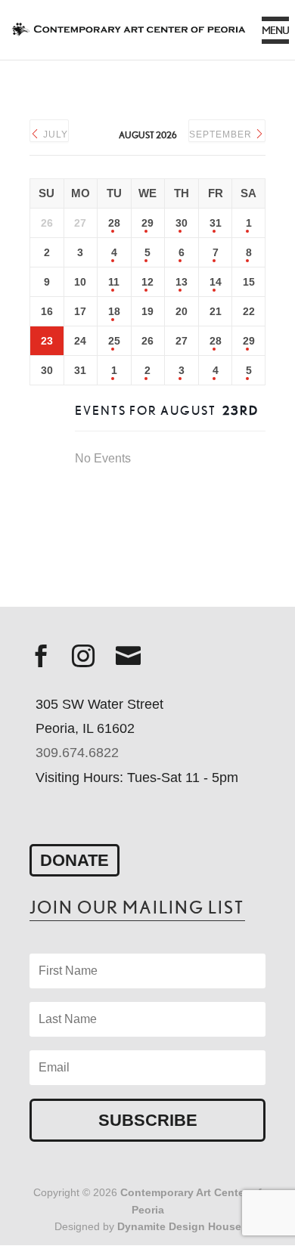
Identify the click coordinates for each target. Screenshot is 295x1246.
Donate (74, 860)
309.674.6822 (77, 752)
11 (114, 282)
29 (147, 223)
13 (181, 282)
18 (114, 311)
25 (114, 341)
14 (216, 282)
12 (147, 282)
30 (181, 223)
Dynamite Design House (179, 1226)
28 (114, 223)
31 (216, 223)
